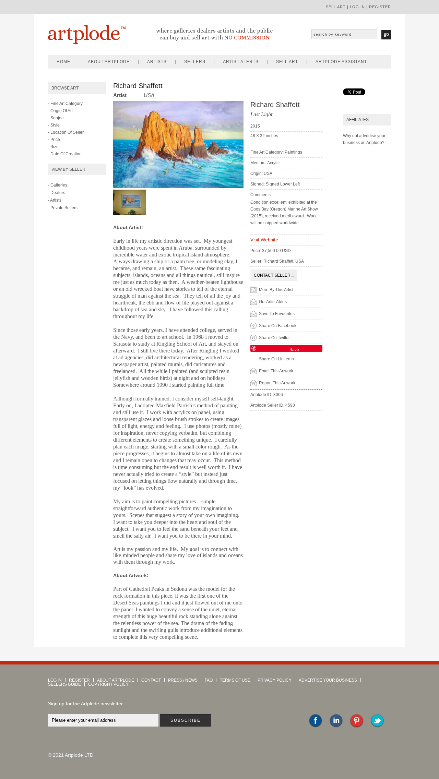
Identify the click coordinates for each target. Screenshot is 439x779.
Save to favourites (277, 313)
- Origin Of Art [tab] (60, 110)
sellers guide (64, 684)
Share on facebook (277, 325)
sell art (336, 7)
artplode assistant (341, 62)
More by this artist (276, 289)
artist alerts (241, 62)
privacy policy (275, 680)
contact (151, 680)
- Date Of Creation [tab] (65, 154)
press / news (183, 680)
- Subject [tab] (56, 118)
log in (357, 7)
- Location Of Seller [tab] (66, 132)
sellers (194, 62)
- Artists (54, 200)
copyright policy (108, 684)
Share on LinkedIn (276, 359)
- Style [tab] (54, 125)
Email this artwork (276, 371)
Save (294, 349)
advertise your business (328, 680)
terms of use (235, 680)
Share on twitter (274, 337)
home (63, 62)
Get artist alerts (273, 301)
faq (209, 680)
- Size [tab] (53, 146)
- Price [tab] (54, 139)
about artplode (109, 62)
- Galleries (57, 185)
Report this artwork (277, 383)
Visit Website (264, 239)
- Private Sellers (63, 207)
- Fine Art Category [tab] (65, 103)
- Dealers (56, 192)
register (380, 7)
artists (157, 62)
